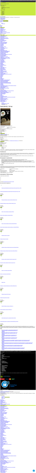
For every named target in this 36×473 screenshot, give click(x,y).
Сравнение (4, 21)
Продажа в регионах (4, 362)
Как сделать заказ (4, 361)
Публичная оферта (4, 358)
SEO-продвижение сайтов (5, 389)
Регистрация (3, 23)
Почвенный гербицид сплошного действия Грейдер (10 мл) (8, 203)
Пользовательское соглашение (6, 356)
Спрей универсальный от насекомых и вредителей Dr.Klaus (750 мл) (9, 321)
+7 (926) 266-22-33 (2, 19)
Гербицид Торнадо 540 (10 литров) (4, 297)
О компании (3, 354)
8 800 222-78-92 (7, 391)
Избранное (4, 20)
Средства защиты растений (5, 103)
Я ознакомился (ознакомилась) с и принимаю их (12, 140)
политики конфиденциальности (4, 1)
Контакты (3, 14)
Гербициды (3, 368)
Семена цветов (4, 370)
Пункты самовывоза (3, 392)
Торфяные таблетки (4, 367)
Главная (3, 11)
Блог (2, 357)
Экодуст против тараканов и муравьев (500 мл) (6, 215)
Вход (2, 8)
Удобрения (3, 366)
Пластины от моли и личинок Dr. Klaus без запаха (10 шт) (7, 262)
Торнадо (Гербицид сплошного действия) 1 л (6, 309)
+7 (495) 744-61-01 (2, 391)
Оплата (3, 12)
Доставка (3, 13)
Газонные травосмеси (4, 365)
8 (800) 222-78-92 (2, 18)
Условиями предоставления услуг (14, 140)
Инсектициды (5, 181)
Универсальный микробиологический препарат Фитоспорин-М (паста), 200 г (10, 191)
